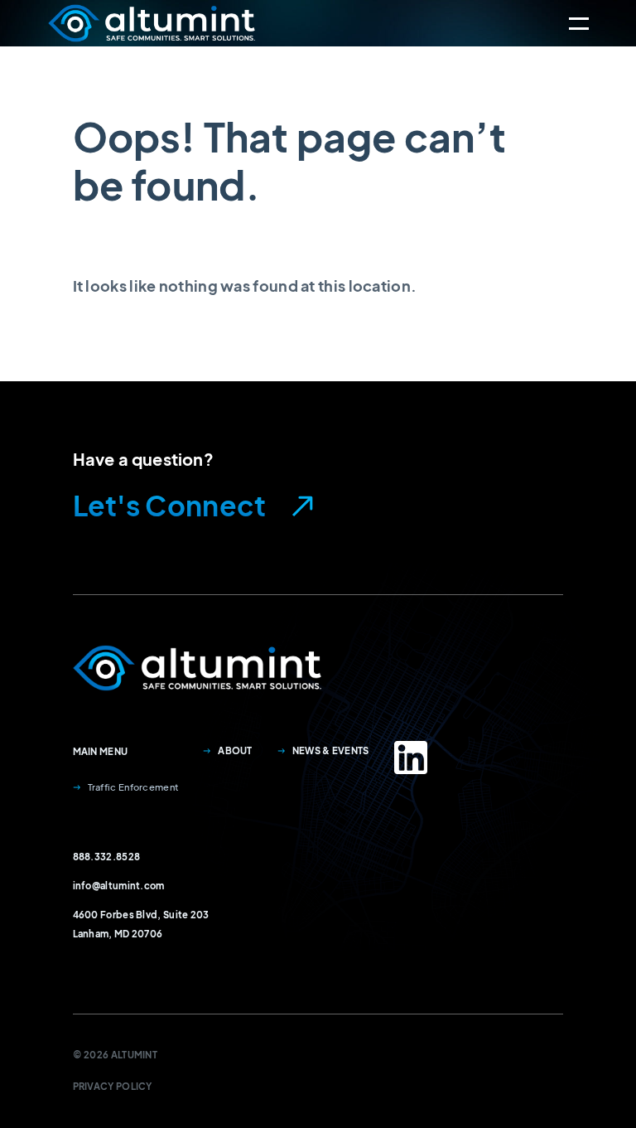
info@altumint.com (119, 885)
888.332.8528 (107, 856)
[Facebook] (410, 757)
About (235, 750)
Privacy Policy (112, 1086)
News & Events (330, 750)
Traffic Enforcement (133, 786)
